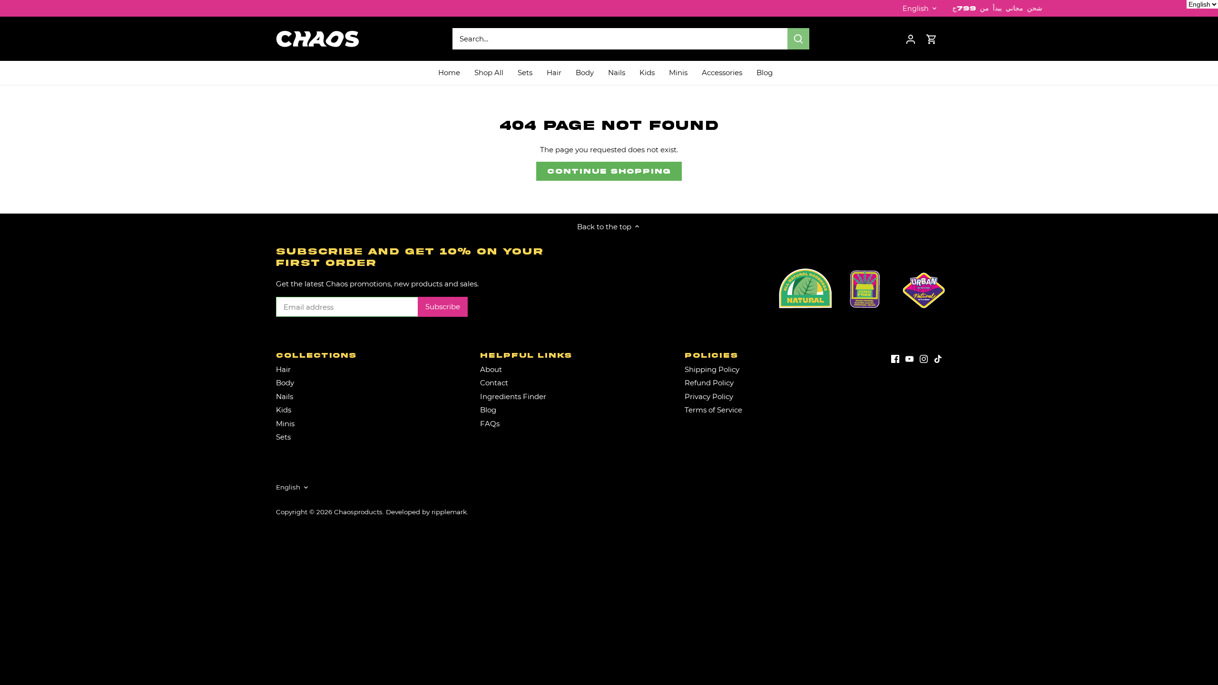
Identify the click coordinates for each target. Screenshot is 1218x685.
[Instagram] (924, 358)
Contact (494, 382)
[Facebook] (895, 358)
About (491, 369)
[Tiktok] (938, 358)
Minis (285, 423)
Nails (284, 396)
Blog (488, 409)
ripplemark (449, 512)
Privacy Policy (709, 396)
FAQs (490, 423)
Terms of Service (713, 409)
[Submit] (798, 38)
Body (285, 382)
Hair (283, 369)
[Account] (910, 39)
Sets (283, 436)
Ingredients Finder (513, 396)
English (916, 9)
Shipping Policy (712, 369)
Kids (283, 409)
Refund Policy (709, 382)
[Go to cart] (931, 39)
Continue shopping (609, 171)
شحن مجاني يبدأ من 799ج (952, 8)
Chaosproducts (358, 512)
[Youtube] (909, 358)
